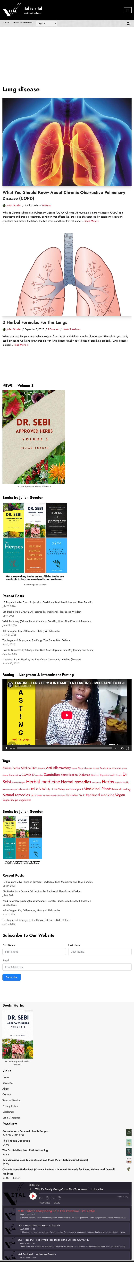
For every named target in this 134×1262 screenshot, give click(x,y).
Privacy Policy (10, 1106)
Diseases (46, 205)
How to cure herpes (9, 789)
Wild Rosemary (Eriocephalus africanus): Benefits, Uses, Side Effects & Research (46, 621)
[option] (67, 1214)
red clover (36, 795)
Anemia (41, 768)
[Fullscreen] (127, 748)
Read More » (91, 221)
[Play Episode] (33, 1196)
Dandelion (52, 774)
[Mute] (122, 748)
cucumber (39, 775)
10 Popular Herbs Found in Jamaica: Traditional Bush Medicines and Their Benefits (47, 602)
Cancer (117, 768)
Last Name (74, 945)
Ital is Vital (38, 789)
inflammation (24, 789)
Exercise (15, 782)
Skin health (61, 795)
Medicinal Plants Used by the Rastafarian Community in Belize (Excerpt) (41, 659)
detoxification (69, 775)
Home (5, 1077)
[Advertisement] (67, 51)
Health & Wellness (72, 329)
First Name (8, 945)
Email (5, 960)
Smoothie (72, 795)
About (5, 1089)
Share (57, 1202)
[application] (67, 715)
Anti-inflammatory (58, 767)
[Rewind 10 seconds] (47, 1198)
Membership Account (22, 22)
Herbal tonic (96, 782)
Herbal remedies (76, 782)
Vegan (120, 795)
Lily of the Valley (55, 789)
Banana (74, 768)
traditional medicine (100, 795)
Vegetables (25, 800)
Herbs (108, 781)
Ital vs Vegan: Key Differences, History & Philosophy (31, 631)
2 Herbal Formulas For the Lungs (34, 322)
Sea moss (46, 795)
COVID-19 (28, 775)
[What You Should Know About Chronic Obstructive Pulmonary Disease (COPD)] (67, 142)
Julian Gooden (14, 205)
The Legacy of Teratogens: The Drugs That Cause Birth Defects (36, 640)
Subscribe (11, 977)
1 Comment (53, 329)
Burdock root (106, 768)
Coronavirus (15, 775)
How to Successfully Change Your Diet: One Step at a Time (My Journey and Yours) (47, 650)
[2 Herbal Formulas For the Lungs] (67, 274)
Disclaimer (8, 1112)
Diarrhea (95, 775)
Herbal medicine (43, 781)
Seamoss (53, 795)
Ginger (21, 782)
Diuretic (119, 775)
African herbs (11, 768)
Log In (6, 22)
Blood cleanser (85, 768)
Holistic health (121, 782)
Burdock (96, 768)
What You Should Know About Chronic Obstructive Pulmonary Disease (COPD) (63, 195)
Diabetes (84, 775)
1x (53, 1198)
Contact (6, 1094)
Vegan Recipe (10, 800)
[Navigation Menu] (128, 10)
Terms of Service (11, 1100)
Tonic (82, 795)
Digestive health (107, 775)
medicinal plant (74, 789)
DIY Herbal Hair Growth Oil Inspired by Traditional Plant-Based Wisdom (41, 612)
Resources (7, 1083)
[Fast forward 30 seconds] (60, 1198)
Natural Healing (121, 789)
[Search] (128, 23)
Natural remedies (16, 795)
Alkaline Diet (29, 768)
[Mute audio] (41, 1198)
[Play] (6, 748)
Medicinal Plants (97, 789)
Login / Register (11, 1117)
